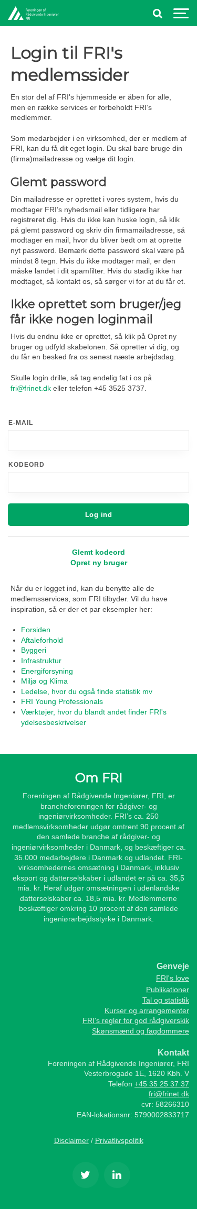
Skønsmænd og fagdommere (140, 1031)
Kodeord (26, 464)
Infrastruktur (41, 660)
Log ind (98, 515)
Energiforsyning (47, 671)
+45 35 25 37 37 (161, 1084)
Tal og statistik (165, 1000)
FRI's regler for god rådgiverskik (135, 1020)
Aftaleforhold (42, 640)
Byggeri (33, 650)
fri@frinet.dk (31, 388)
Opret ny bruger (98, 562)
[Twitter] (85, 1175)
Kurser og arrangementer (147, 1010)
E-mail (20, 423)
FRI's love (172, 978)
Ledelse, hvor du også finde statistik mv (86, 691)
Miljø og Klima (44, 681)
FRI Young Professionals (62, 701)
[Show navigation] (181, 13)
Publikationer (167, 989)
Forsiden (35, 629)
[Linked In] (117, 1175)
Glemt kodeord (98, 552)
